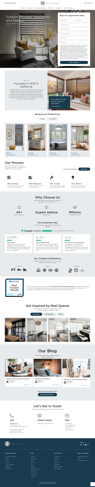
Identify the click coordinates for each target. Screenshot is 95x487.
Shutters (50, 8)
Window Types (49, 314)
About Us (33, 456)
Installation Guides (35, 468)
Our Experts (33, 458)
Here (41, 423)
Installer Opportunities (83, 460)
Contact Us (56, 458)
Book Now (84, 169)
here (46, 289)
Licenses (33, 477)
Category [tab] (42, 119)
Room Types (36, 314)
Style (60, 314)
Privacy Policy (75, 58)
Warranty (56, 460)
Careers (79, 458)
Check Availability (74, 62)
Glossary (33, 466)
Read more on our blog (47, 394)
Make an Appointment (83, 456)
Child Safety (57, 464)
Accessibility (34, 475)
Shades (29, 8)
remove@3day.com (80, 56)
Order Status (57, 456)
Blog (32, 464)
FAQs (32, 460)
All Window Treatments (10, 456)
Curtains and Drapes (40, 8)
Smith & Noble (57, 468)
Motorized (58, 8)
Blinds (22, 8)
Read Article (27, 384)
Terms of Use (67, 58)
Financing (56, 462)
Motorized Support (58, 466)
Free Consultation (11, 3)
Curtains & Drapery (9, 464)
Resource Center (68, 8)
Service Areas (8, 468)
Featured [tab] (53, 119)
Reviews (33, 462)
